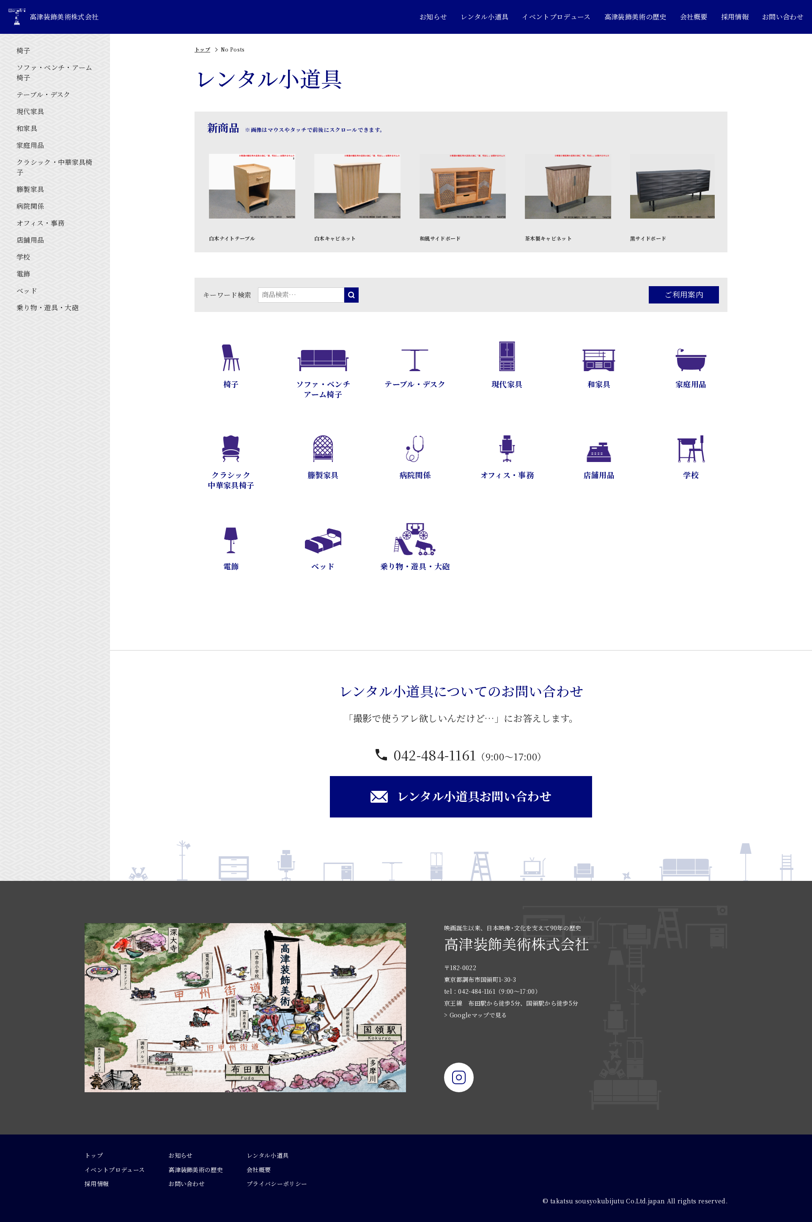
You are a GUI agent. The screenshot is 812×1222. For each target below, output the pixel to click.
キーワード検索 (227, 295)
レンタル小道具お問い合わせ (474, 795)
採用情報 (735, 17)
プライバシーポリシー (277, 1183)
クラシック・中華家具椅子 (54, 167)
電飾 (23, 274)
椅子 (23, 50)
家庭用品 (30, 145)
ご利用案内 (683, 294)
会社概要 (694, 17)
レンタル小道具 (484, 17)
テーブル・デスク (43, 94)
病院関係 (30, 206)
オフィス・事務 (40, 223)
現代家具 (30, 111)
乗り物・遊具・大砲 (47, 307)
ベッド (26, 290)
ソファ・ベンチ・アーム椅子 (54, 72)
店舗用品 (30, 240)
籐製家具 (30, 189)
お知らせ (433, 17)
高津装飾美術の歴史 (635, 17)
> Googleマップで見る (475, 1015)
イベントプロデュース (556, 17)
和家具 (26, 128)
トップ (202, 49)
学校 (23, 257)
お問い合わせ (783, 17)
